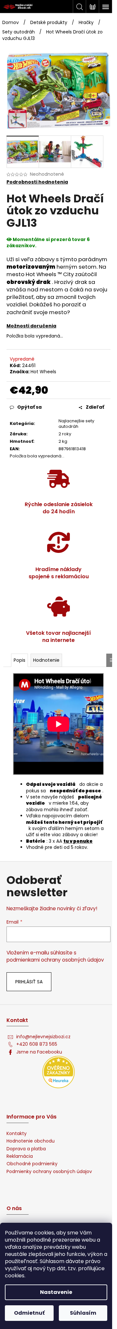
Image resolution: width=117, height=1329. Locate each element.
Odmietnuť (29, 1313)
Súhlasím (83, 1313)
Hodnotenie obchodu (30, 1141)
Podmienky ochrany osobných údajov (49, 1172)
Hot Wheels (43, 371)
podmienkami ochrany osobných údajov (55, 959)
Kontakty (16, 1134)
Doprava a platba (26, 1149)
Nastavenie (56, 1292)
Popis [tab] (19, 660)
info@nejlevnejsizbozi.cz (43, 1037)
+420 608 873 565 (36, 1044)
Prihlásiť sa (29, 981)
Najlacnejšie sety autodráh (76, 423)
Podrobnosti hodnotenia (37, 182)
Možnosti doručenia (31, 326)
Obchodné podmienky (32, 1164)
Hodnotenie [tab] (46, 660)
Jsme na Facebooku (39, 1052)
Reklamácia (19, 1156)
